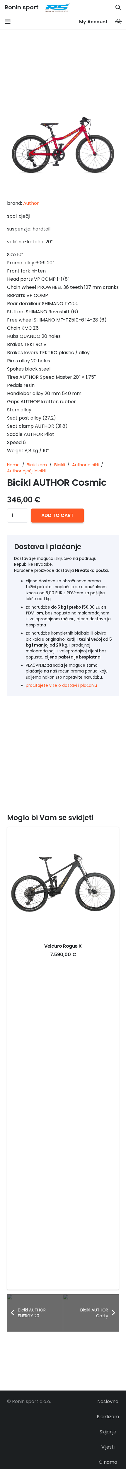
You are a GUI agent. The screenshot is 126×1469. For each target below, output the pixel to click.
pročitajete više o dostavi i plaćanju (62, 685)
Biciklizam (37, 465)
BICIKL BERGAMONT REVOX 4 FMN (63, 946)
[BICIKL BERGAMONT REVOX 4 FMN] (63, 883)
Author (31, 203)
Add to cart (57, 515)
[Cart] (118, 22)
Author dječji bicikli (26, 471)
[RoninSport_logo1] (57, 7)
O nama (108, 1462)
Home (13, 465)
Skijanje (108, 1431)
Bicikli (59, 465)
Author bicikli (85, 465)
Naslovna (107, 1401)
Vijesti (108, 1447)
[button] (118, 7)
